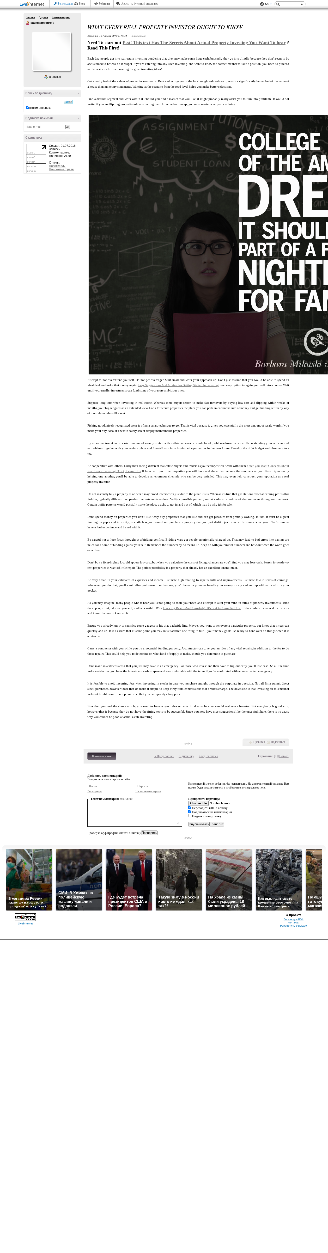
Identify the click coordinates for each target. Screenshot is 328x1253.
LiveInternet (33, 4)
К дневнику (186, 756)
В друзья (55, 77)
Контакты (293, 922)
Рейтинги (104, 3)
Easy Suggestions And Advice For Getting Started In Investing (178, 385)
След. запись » (208, 756)
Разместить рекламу (293, 925)
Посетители (57, 166)
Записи (30, 17)
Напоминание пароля (148, 791)
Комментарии (61, 17)
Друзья (43, 17)
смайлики (126, 799)
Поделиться (278, 742)
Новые (283, 756)
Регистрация (65, 3)
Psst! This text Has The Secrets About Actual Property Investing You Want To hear (204, 42)
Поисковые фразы (61, 169)
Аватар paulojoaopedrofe (51, 51)
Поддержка (262, 4)
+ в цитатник (137, 35)
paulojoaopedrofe (28, 23)
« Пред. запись (164, 756)
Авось (125, 3)
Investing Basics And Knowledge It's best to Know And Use (202, 608)
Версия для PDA (294, 919)
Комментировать (101, 756)
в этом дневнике (40, 108)
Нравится (259, 742)
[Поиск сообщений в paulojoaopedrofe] (68, 102)
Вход (82, 3)
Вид (268, 5)
